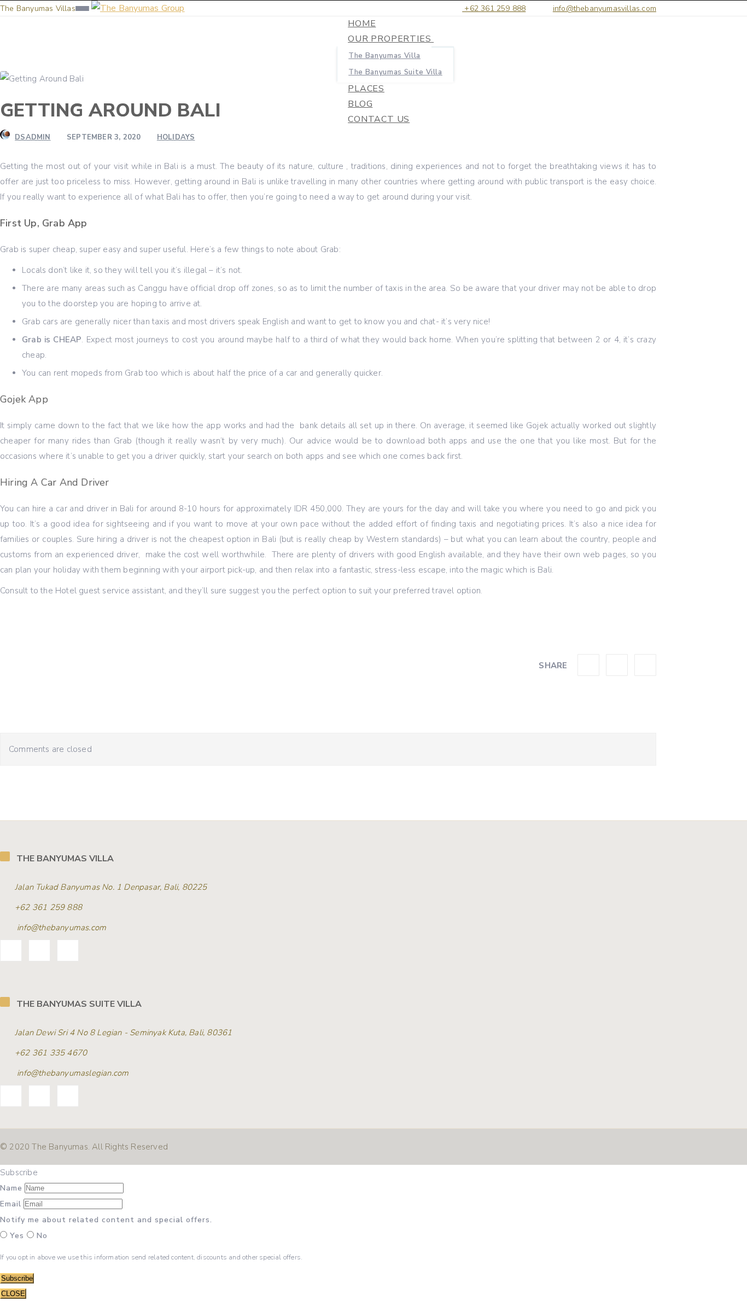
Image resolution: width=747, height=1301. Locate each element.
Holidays (176, 137)
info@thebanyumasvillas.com (604, 8)
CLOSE (13, 1294)
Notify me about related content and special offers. (106, 1220)
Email (10, 1204)
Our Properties (391, 39)
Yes (17, 1235)
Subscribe (17, 1278)
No (41, 1235)
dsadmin (32, 137)
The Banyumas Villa (384, 56)
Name (11, 1188)
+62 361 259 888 (494, 8)
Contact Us (379, 119)
